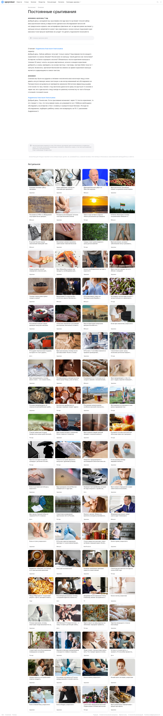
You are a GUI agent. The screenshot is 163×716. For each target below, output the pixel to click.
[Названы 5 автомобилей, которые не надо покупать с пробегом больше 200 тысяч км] (95, 481)
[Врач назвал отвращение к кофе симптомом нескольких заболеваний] (122, 481)
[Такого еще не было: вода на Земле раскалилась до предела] (95, 209)
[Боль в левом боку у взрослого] (40, 699)
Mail (3, 714)
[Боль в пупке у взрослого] (122, 535)
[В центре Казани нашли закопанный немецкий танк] (40, 236)
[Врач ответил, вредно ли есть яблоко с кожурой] (122, 263)
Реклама (14, 714)
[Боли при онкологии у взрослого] (122, 318)
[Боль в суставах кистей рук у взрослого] (40, 481)
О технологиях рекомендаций (135, 714)
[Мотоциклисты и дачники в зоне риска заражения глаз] (122, 399)
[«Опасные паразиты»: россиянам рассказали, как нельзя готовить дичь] (68, 318)
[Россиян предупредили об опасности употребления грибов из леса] (40, 399)
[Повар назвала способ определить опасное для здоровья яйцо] (40, 263)
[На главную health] (9, 2)
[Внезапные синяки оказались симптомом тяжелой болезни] (68, 236)
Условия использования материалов (108, 714)
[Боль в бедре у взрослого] (68, 699)
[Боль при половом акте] (68, 563)
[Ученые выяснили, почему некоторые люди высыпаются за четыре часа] (40, 617)
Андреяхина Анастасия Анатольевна (49, 48)
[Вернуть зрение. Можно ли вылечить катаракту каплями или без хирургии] (95, 508)
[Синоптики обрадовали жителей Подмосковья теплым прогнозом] (95, 699)
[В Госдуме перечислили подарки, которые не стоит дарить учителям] (40, 345)
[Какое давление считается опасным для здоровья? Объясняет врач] (68, 181)
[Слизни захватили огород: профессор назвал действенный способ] (40, 426)
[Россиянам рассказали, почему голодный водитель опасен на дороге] (68, 590)
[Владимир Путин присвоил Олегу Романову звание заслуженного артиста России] (95, 590)
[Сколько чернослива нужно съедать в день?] (40, 290)
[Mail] (2, 2)
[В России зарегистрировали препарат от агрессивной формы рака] (68, 535)
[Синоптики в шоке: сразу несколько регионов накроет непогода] (122, 345)
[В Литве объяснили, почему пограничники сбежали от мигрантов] (122, 209)
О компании (8, 714)
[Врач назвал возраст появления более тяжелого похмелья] (68, 426)
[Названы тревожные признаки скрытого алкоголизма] (95, 563)
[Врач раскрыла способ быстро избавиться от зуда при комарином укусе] (68, 481)
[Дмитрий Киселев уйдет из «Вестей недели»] (95, 181)
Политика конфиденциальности (152, 714)
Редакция (95, 714)
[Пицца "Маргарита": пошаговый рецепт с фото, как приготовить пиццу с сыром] (40, 590)
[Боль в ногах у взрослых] (122, 590)
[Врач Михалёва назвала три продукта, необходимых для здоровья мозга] (68, 263)
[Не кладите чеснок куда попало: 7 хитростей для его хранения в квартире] (122, 290)
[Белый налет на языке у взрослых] (122, 671)
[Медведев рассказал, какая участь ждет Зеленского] (122, 508)
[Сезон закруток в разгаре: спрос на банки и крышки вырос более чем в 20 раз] (95, 535)
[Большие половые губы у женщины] (40, 181)
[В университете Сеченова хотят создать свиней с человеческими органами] (95, 372)
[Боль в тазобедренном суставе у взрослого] (95, 263)
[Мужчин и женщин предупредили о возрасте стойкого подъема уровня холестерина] (68, 644)
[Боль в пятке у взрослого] (95, 671)
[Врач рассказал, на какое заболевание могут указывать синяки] (122, 236)
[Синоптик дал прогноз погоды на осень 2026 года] (122, 563)
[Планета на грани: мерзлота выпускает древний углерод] (68, 454)
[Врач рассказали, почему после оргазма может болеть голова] (68, 345)
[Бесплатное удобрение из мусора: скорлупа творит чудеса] (68, 399)
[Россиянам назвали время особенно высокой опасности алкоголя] (95, 399)
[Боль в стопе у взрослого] (40, 535)
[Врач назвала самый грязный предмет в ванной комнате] (95, 426)
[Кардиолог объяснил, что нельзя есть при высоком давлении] (40, 563)
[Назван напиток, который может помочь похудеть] (40, 671)
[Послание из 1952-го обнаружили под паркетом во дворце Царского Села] (40, 209)
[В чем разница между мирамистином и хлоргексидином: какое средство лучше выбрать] (122, 454)
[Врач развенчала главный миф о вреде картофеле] (122, 699)
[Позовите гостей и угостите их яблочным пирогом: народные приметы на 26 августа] (122, 426)
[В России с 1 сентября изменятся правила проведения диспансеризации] (95, 345)
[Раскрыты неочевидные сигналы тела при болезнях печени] (68, 209)
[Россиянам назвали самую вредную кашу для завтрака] (40, 318)
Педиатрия (41, 7)
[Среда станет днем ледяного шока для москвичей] (95, 236)
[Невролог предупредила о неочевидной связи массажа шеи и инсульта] (95, 454)
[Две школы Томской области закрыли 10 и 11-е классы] (40, 508)
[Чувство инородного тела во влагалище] (122, 617)
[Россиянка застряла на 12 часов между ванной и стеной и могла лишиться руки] (68, 671)
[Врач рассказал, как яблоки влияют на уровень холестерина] (122, 181)
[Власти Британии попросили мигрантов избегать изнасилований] (95, 318)
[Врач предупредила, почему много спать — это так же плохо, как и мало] (40, 372)
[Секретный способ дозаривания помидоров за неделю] (40, 644)
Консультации (31, 7)
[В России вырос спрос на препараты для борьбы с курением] (95, 290)
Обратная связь (123, 714)
